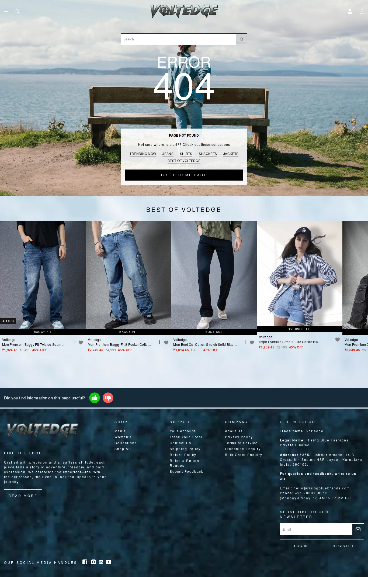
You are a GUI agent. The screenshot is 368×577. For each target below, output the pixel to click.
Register (343, 545)
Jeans (167, 153)
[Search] (18, 12)
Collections (125, 442)
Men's (120, 431)
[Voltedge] (184, 11)
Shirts (186, 153)
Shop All (122, 448)
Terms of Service (241, 442)
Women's (123, 436)
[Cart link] (362, 10)
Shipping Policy (185, 448)
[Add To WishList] (81, 342)
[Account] (350, 10)
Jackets (230, 153)
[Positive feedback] (94, 397)
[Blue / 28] (128, 291)
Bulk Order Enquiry (243, 454)
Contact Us (180, 442)
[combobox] (178, 39)
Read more (23, 495)
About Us (234, 431)
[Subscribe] (358, 529)
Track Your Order (186, 436)
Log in (301, 545)
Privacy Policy (239, 436)
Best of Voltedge (184, 160)
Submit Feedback (186, 471)
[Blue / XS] (299, 290)
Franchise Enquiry (243, 448)
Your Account (183, 431)
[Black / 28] (214, 291)
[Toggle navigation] (6, 11)
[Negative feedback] (108, 397)
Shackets (208, 153)
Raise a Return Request (184, 463)
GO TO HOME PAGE (184, 174)
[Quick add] (73, 341)
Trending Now (143, 153)
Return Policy (183, 454)
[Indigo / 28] (43, 291)
